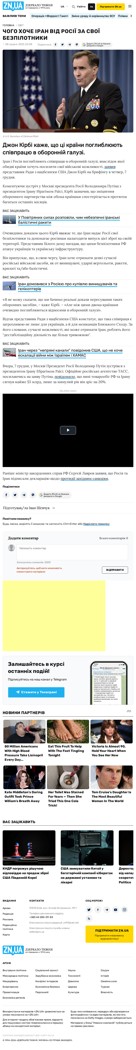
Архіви (7, 908)
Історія (105, 975)
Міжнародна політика (15, 975)
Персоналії (41, 992)
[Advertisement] (54, 615)
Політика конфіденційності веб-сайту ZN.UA (28, 1035)
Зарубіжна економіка (48, 975)
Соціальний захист (46, 970)
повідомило (65, 376)
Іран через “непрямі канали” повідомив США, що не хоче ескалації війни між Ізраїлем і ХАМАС (70, 353)
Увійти (81, 6)
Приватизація (11, 992)
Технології (74, 975)
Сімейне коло (109, 981)
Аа (91, 6)
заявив (109, 166)
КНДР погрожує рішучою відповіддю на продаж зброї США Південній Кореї (26, 873)
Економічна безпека (47, 986)
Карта (6, 934)
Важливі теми (14, 16)
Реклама (8, 919)
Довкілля (73, 981)
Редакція (8, 913)
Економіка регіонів (14, 997)
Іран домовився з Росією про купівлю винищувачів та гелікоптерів (67, 286)
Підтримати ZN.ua (110, 6)
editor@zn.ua (36, 931)
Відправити (115, 569)
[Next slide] (130, 16)
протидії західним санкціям (84, 478)
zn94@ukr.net (71, 922)
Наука (71, 970)
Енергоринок (10, 986)
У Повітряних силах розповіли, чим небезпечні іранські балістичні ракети (69, 220)
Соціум (105, 970)
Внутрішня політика (14, 970)
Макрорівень (10, 981)
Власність (107, 992)
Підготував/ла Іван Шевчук (26, 508)
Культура (73, 992)
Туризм (105, 986)
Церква (72, 986)
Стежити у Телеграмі (39, 692)
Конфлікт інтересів (46, 981)
